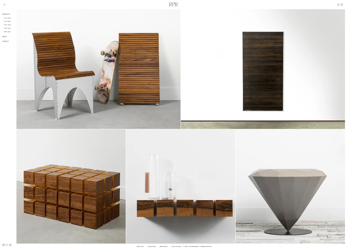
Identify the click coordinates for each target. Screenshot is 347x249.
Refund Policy (164, 246)
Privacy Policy (152, 246)
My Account (140, 246)
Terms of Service (176, 246)
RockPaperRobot (194, 246)
